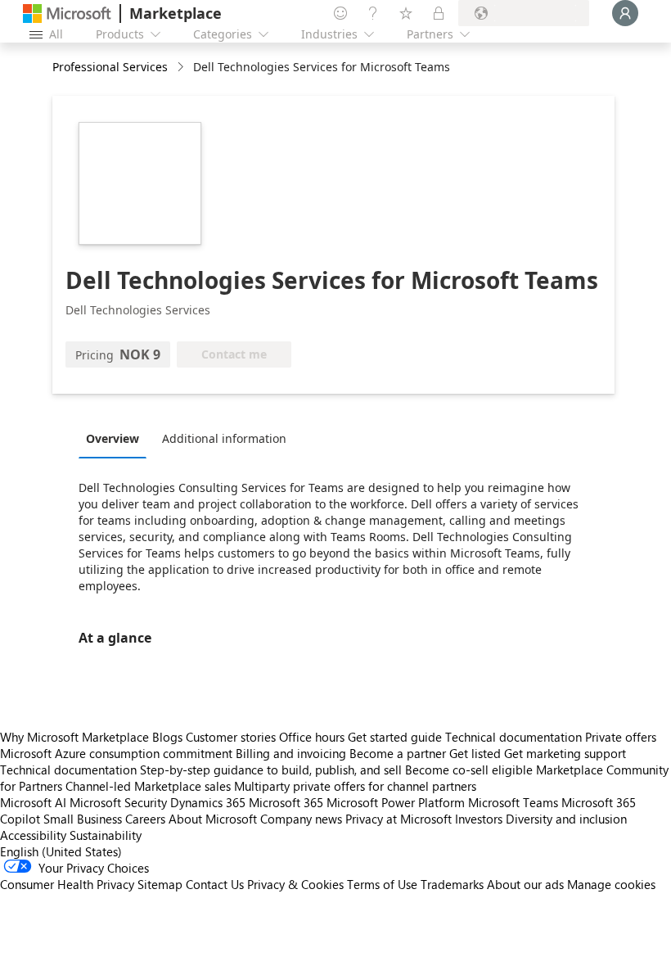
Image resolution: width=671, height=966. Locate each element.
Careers (145, 818)
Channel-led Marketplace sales (148, 786)
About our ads (525, 884)
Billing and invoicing (291, 753)
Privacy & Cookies (295, 884)
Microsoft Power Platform (395, 802)
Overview (112, 438)
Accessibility (33, 835)
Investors (478, 818)
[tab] (117, 438)
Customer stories (231, 737)
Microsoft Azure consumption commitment (118, 753)
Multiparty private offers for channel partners (355, 786)
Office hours (312, 737)
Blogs (167, 737)
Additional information (224, 438)
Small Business (82, 818)
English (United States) (61, 851)
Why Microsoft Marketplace (74, 737)
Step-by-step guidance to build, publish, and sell (271, 769)
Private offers (620, 737)
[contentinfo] (182, 67)
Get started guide (395, 737)
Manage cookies (611, 884)
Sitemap (159, 884)
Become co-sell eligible (469, 769)
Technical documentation (513, 737)
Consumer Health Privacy (67, 884)
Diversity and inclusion (566, 818)
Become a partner (397, 753)
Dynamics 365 (207, 802)
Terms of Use (382, 884)
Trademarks (452, 884)
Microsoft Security (118, 802)
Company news (301, 818)
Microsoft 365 (286, 802)
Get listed (475, 753)
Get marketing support (565, 753)
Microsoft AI (33, 802)
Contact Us (215, 884)
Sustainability (106, 835)
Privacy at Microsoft (398, 818)
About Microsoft (213, 818)
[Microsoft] (67, 13)
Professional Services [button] (110, 66)
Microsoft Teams (513, 802)
